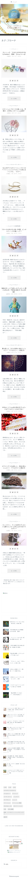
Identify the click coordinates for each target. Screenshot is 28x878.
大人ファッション (18, 806)
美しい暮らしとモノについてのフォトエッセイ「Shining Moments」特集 (15, 728)
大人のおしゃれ (8, 806)
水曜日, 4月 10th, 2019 (14, 411)
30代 (5, 787)
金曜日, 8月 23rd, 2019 (14, 294)
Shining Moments (10, 790)
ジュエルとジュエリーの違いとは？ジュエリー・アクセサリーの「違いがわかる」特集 (15, 771)
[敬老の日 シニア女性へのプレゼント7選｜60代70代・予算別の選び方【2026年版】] (14, 312)
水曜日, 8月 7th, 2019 (14, 352)
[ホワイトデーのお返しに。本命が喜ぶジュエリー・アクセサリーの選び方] (14, 488)
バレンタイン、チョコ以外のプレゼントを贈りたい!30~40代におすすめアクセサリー (14, 526)
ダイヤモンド (7, 799)
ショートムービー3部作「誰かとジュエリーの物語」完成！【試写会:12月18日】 (16, 709)
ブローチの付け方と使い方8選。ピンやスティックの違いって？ (14, 230)
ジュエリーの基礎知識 (14, 226)
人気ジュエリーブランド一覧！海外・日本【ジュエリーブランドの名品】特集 (15, 715)
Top (25, 875)
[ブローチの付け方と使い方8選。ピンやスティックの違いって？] (14, 252)
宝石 (5, 809)
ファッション (7, 803)
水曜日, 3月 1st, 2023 (14, 113)
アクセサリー (7, 793)
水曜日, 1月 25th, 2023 (14, 173)
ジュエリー (16, 796)
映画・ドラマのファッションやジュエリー (14, 813)
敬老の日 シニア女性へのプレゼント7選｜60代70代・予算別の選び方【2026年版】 (14, 290)
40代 (9, 787)
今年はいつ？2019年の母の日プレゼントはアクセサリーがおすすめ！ (14, 408)
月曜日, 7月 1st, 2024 (14, 56)
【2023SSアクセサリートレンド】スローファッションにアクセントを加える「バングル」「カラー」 (14, 169)
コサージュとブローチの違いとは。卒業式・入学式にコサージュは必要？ (14, 110)
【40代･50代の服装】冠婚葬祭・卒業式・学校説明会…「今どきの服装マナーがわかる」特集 (16, 749)
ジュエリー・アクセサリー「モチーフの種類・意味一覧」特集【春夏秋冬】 (15, 721)
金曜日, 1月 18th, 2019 (14, 530)
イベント (14, 49)
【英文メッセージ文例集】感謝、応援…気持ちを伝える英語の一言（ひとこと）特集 (16, 735)
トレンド (14, 799)
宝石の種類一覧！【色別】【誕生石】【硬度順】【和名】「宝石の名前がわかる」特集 (15, 757)
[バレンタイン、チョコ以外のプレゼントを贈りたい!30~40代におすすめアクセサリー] (14, 545)
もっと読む (16, 99)
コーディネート (8, 796)
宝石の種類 (11, 809)
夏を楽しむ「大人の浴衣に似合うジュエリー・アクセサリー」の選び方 (14, 349)
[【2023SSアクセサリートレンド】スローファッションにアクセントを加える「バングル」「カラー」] (14, 193)
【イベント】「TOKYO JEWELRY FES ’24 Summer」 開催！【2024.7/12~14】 (14, 53)
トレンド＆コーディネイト (14, 164)
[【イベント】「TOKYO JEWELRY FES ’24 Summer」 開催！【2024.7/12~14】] (14, 77)
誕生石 (5, 817)
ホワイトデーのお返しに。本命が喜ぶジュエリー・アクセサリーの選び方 (14, 467)
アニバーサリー (14, 105)
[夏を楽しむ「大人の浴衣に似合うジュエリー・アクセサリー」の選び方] (14, 371)
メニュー (14, 2)
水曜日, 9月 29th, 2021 (14, 233)
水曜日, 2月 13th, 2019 (14, 470)
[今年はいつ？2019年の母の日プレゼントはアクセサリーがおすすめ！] (14, 430)
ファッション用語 (16, 803)
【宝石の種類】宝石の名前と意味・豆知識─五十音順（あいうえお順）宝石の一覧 (16, 742)
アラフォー (15, 793)
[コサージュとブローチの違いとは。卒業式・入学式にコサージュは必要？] (14, 131)
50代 (14, 787)
